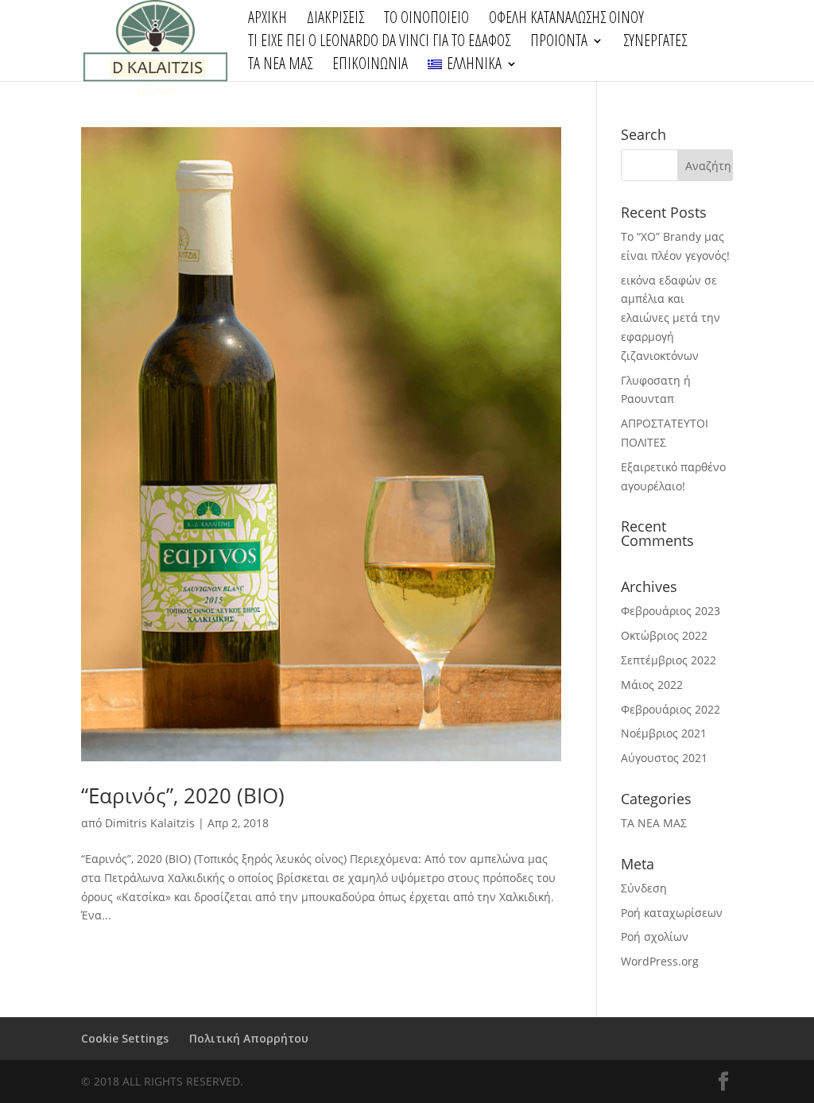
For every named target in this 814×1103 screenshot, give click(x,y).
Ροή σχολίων (654, 936)
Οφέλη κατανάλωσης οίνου (566, 20)
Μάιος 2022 (652, 684)
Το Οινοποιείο (426, 20)
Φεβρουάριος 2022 (670, 709)
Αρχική (267, 20)
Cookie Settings (125, 1038)
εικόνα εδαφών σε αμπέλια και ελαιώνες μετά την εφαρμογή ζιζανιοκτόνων (670, 318)
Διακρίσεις (335, 20)
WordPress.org (660, 961)
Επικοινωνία (370, 66)
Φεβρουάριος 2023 (670, 610)
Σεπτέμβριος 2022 (668, 660)
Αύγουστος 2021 (664, 757)
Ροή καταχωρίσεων (672, 912)
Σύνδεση (644, 888)
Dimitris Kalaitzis (150, 822)
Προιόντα (558, 43)
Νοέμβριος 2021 (664, 733)
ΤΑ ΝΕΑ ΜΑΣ (280, 66)
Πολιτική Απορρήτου (248, 1038)
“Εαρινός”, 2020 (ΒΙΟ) (183, 795)
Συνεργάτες (655, 43)
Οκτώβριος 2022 (664, 635)
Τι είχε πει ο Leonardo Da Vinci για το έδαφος (379, 43)
